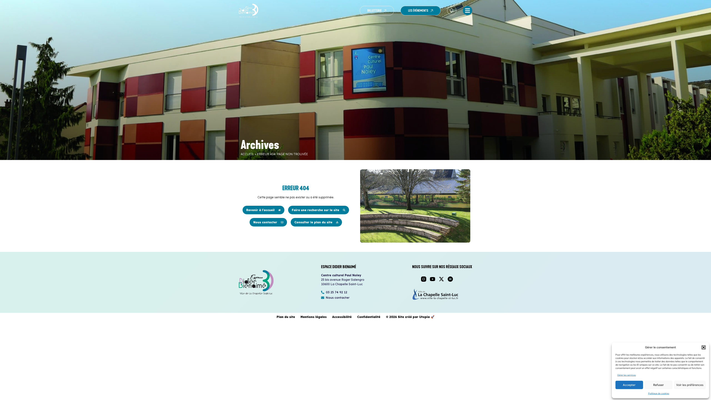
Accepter (629, 385)
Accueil (247, 154)
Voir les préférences (689, 385)
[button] (703, 347)
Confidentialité (368, 317)
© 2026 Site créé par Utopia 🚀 (410, 317)
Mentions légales (314, 317)
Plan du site (286, 317)
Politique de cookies (658, 393)
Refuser (658, 385)
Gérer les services (626, 375)
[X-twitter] (441, 279)
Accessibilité (342, 317)
